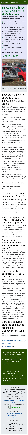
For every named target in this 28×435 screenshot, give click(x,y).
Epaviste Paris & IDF (14, 415)
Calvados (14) (22, 88)
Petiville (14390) (6, 343)
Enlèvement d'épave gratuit (14, 413)
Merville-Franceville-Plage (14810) (11, 340)
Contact (14, 417)
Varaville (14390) (6, 347)
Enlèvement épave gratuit (9, 2)
